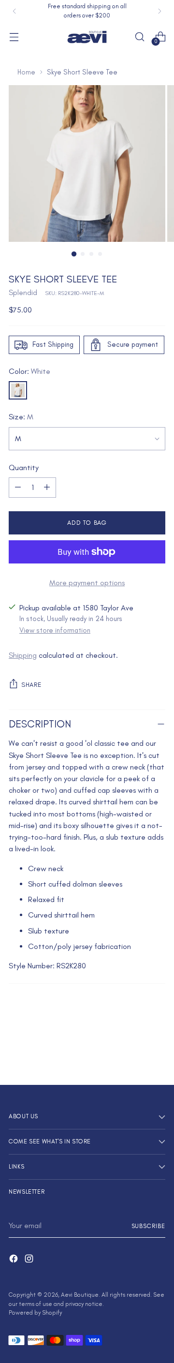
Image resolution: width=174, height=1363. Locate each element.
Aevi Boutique (80, 1294)
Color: (29, 371)
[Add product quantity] (47, 487)
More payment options (87, 582)
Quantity (24, 467)
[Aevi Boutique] (87, 37)
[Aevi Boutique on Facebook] (14, 1260)
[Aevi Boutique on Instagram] (30, 1260)
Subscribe (148, 1226)
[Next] (159, 11)
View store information (54, 630)
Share (31, 684)
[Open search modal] (139, 37)
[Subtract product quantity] (18, 487)
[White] (18, 390)
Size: (21, 416)
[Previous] (14, 11)
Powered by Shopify (35, 1312)
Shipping (23, 655)
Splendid (23, 292)
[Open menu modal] (14, 37)
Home (26, 72)
